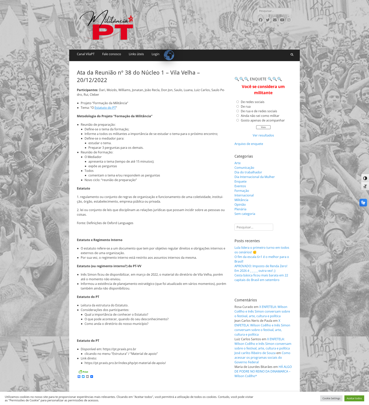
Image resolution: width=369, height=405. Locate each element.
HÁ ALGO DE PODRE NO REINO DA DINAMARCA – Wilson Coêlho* (263, 371)
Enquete (240, 181)
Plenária (240, 209)
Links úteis (136, 54)
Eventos (240, 186)
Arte (237, 163)
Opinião (240, 204)
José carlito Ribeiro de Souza (255, 353)
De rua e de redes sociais (259, 111)
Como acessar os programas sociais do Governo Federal (262, 357)
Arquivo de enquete (248, 144)
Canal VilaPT (86, 54)
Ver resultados (263, 135)
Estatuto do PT (105, 108)
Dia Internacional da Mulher (254, 177)
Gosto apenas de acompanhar (263, 120)
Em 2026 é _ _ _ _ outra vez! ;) (254, 271)
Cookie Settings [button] (331, 398)
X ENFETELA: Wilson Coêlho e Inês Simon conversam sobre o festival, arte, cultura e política (262, 311)
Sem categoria (244, 214)
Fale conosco (111, 54)
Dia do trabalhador (248, 172)
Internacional (244, 195)
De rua (246, 106)
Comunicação (244, 167)
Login (156, 54)
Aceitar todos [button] (354, 398)
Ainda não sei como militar (260, 116)
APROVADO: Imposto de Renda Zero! (260, 266)
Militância (241, 200)
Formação (241, 191)
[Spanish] (167, 52)
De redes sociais (252, 102)
